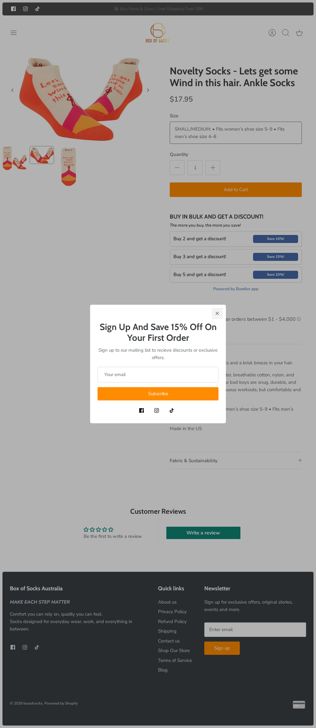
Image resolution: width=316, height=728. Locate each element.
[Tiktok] (172, 410)
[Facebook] (141, 410)
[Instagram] (157, 410)
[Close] (217, 313)
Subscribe (158, 394)
